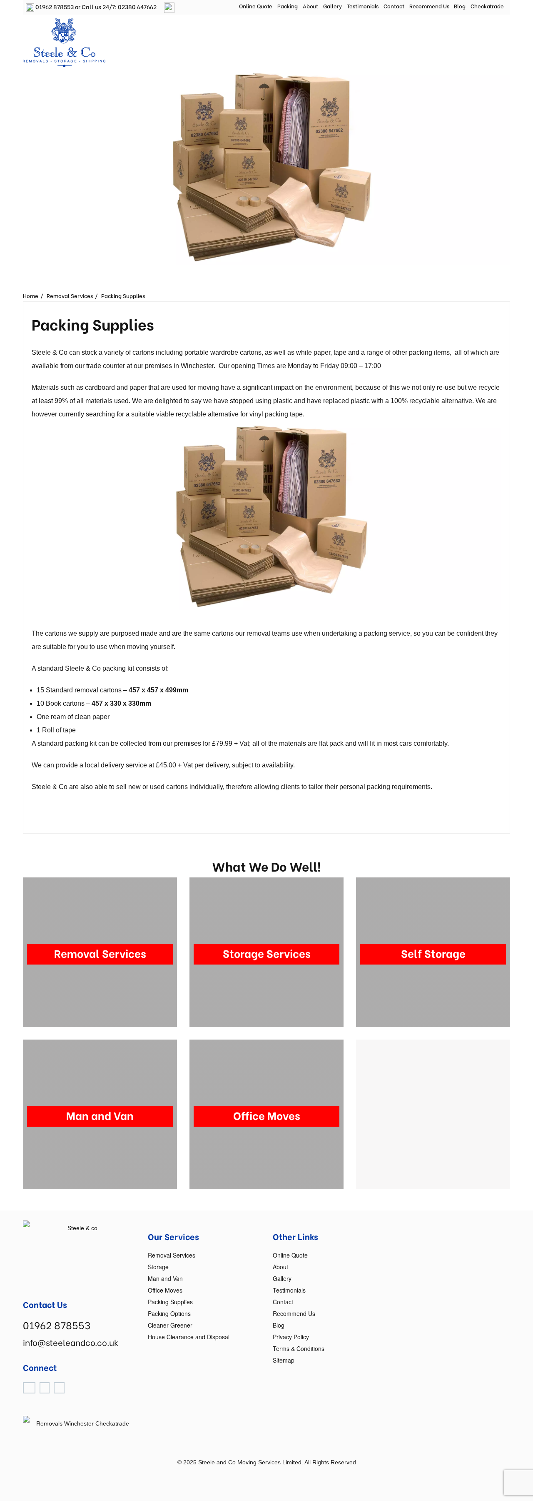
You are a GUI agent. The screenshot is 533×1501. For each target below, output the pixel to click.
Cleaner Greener (170, 1325)
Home (30, 295)
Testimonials (363, 6)
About (311, 6)
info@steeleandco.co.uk (70, 1342)
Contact (394, 6)
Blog (460, 6)
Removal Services (70, 295)
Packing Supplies (123, 295)
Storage (158, 1267)
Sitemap (283, 1360)
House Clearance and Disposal (188, 1337)
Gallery (332, 6)
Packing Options (169, 1313)
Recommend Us (429, 6)
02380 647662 (137, 6)
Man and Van (165, 1278)
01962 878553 (54, 6)
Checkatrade (487, 6)
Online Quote (256, 6)
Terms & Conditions (298, 1348)
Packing (287, 6)
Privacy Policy (291, 1337)
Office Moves (165, 1290)
